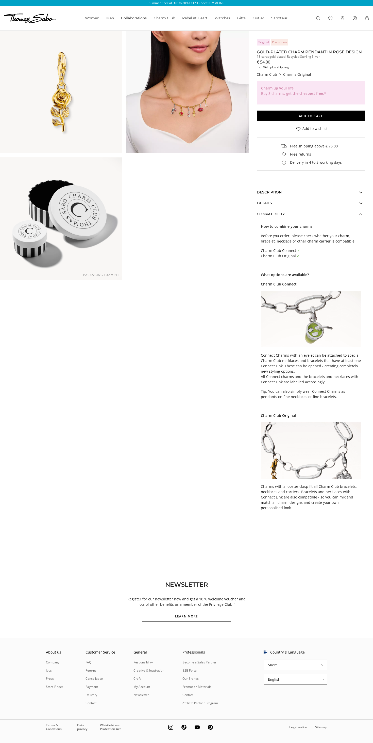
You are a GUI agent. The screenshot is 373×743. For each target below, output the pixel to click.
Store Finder (54, 687)
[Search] (318, 18)
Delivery (91, 695)
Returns (91, 670)
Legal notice (298, 727)
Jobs (49, 670)
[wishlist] (330, 18)
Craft (137, 678)
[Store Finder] (342, 18)
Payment (92, 687)
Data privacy (82, 727)
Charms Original (297, 74)
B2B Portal (189, 670)
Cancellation (94, 678)
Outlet (258, 18)
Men (110, 18)
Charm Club (164, 18)
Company (52, 662)
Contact (91, 703)
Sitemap (321, 727)
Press (50, 678)
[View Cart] (367, 18)
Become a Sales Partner (199, 662)
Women (92, 18)
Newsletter (141, 695)
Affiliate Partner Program (200, 703)
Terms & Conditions (54, 727)
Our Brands (190, 678)
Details (264, 203)
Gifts (241, 18)
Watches (222, 18)
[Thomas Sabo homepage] (30, 18)
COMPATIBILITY (271, 214)
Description (269, 192)
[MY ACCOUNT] (355, 18)
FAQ (88, 662)
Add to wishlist (315, 129)
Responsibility (143, 662)
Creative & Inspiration (148, 670)
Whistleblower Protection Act (110, 727)
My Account (141, 687)
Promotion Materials (196, 687)
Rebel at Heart (195, 18)
